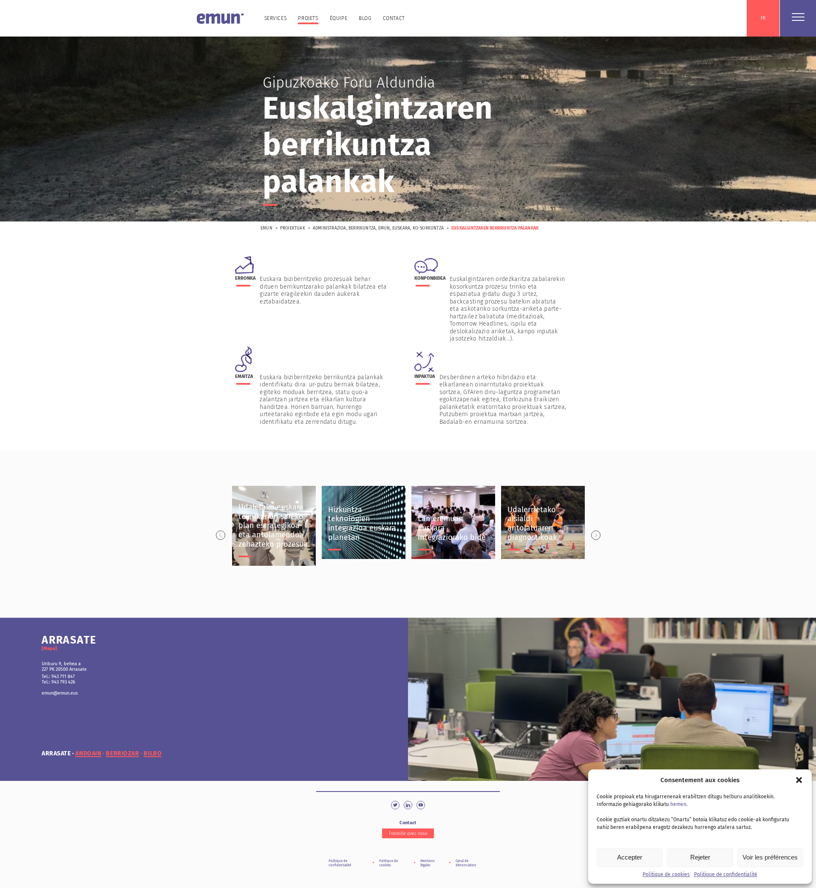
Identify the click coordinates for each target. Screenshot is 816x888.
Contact (394, 18)
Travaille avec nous (408, 833)
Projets (308, 18)
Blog (365, 18)
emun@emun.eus (60, 693)
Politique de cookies (666, 874)
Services (275, 18)
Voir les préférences (770, 857)
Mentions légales (427, 863)
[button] (799, 780)
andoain (88, 753)
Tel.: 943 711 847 (58, 676)
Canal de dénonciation (466, 863)
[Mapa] (49, 648)
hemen (678, 804)
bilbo (153, 753)
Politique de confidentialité (725, 874)
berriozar (122, 753)
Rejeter (700, 857)
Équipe (339, 18)
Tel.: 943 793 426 (58, 682)
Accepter (629, 857)
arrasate (56, 753)
